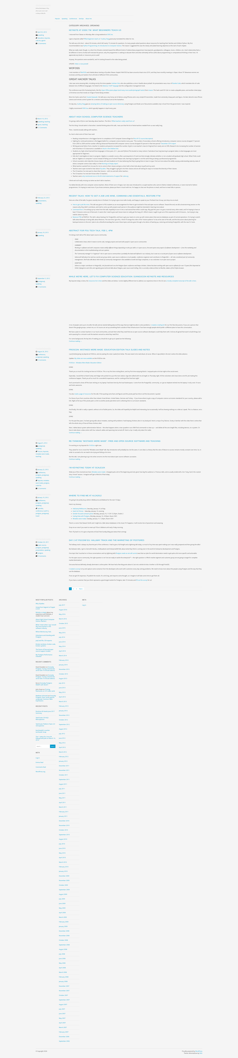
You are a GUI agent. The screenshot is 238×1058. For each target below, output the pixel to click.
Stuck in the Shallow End (110, 148)
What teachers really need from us (123, 121)
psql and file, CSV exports (44, 640)
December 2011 (64, 766)
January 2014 (63, 665)
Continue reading (75, 341)
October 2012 (63, 720)
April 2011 (62, 802)
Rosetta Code (176, 83)
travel (37, 516)
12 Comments (42, 127)
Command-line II (78, 209)
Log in (38, 758)
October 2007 (63, 995)
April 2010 (62, 857)
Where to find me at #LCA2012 (85, 496)
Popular (57, 18)
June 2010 (62, 848)
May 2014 (62, 646)
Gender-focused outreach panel (83, 514)
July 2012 (62, 734)
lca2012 (46, 511)
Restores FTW (77, 217)
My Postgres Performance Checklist (44, 655)
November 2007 (64, 991)
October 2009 (63, 885)
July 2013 (62, 683)
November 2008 (64, 935)
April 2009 (62, 912)
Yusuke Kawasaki (92, 97)
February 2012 (63, 756)
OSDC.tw (110, 34)
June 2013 (62, 688)
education (41, 38)
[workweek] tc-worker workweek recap (43, 731)
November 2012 (64, 715)
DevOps (81, 18)
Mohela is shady (41, 612)
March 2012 (63, 752)
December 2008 (64, 931)
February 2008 (63, 977)
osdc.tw (38, 40)
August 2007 (63, 1004)
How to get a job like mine (81, 204)
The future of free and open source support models (44, 650)
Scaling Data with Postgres (81, 516)
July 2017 (62, 605)
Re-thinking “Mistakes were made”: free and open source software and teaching (115, 441)
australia (40, 508)
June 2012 (62, 738)
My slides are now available (83, 358)
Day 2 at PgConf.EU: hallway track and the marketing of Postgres (106, 540)
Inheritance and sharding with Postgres (45, 636)
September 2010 (64, 835)
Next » (81, 589)
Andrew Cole (116, 83)
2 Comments (42, 43)
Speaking (64, 18)
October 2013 (63, 674)
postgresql (41, 281)
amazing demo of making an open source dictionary (107, 104)
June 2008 (62, 958)
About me (89, 18)
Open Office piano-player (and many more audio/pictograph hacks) (123, 90)
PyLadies (103, 168)
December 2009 (64, 876)
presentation (42, 201)
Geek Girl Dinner (78, 511)
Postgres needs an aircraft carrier (126, 553)
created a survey (75, 569)
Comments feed (41, 767)
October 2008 (63, 940)
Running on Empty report (110, 163)
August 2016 (63, 610)
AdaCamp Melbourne (79, 509)
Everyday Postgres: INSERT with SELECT (44, 684)
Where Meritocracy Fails (43, 632)
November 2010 (64, 825)
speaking (41, 35)
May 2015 (62, 633)
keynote (47, 38)
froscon (40, 451)
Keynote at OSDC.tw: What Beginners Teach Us (95, 30)
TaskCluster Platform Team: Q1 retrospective (45, 725)
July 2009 (62, 899)
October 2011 (63, 775)
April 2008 (62, 968)
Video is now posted (81, 64)
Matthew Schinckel (42, 696)
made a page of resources (82, 394)
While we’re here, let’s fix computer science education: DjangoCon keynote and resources (121, 276)
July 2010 (62, 844)
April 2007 (62, 1023)
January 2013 (63, 711)
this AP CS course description (143, 138)
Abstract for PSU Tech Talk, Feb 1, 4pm (91, 231)
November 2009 (64, 880)
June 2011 (62, 793)
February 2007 (63, 1032)
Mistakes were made (98, 472)
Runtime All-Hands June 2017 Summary (45, 712)
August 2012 (63, 729)
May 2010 (62, 853)
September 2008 (64, 945)
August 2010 (63, 839)
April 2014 (62, 651)
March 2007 (63, 1027)
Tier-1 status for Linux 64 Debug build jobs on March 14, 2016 (46, 738)
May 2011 (62, 798)
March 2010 (63, 862)
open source (42, 545)
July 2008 (62, 954)
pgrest (43, 40)
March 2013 (63, 701)
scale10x (38, 485)
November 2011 (64, 770)
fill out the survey (141, 580)
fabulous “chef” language (110, 86)
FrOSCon (92, 445)
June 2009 (62, 903)
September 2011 (64, 779)
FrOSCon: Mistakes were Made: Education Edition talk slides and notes (109, 350)
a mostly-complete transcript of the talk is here (181, 281)
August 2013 (63, 678)
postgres (38, 475)
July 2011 (62, 789)
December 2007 (64, 986)
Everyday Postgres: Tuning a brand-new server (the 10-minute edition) (45, 668)
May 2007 (62, 1018)
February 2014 (63, 660)
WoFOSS (83, 72)
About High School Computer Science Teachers (45, 620)
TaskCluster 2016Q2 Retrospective (42, 718)
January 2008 (63, 981)
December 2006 (64, 1036)
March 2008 (63, 972)
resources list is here (95, 281)
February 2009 (63, 922)
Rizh (201, 1053)
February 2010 (63, 867)
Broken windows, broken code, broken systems (46, 645)
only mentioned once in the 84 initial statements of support (101, 176)
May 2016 (62, 614)
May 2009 (62, 908)
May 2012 (62, 743)
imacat (150, 90)
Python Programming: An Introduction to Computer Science (102, 46)
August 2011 (63, 784)
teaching (47, 122)
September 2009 (64, 890)
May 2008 (62, 963)
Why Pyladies (40, 603)
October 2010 (63, 830)
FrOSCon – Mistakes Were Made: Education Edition (85, 363)
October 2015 (63, 623)
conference (41, 354)
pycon (39, 124)
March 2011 (63, 807)
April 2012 (62, 747)
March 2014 (63, 655)
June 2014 (62, 642)
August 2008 (63, 949)
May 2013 (62, 692)
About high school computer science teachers (96, 117)
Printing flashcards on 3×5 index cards (45, 690)
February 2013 (63, 706)
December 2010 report (168, 143)
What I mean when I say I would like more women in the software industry (46, 626)
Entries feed (39, 762)
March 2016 (63, 619)
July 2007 (62, 1009)
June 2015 (62, 628)
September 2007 (64, 1000)
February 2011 (63, 812)
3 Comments (42, 488)
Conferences (73, 18)
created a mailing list (158, 325)
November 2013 (64, 669)
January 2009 (63, 926)
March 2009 (63, 917)
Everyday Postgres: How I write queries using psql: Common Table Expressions (46, 698)
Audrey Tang (105, 39)
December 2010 (64, 821)
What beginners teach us (92, 39)
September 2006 (64, 1041)
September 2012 (64, 724)
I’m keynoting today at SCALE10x (87, 468)
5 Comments (42, 360)
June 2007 (62, 1013)
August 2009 (63, 894)
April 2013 (62, 697)
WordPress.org (40, 771)
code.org (125, 176)
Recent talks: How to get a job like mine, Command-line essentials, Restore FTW (115, 196)
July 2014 (62, 637)
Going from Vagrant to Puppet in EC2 (45, 608)
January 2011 (63, 816)
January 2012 (63, 761)
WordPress (198, 1051)
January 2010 (63, 871)
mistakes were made (42, 454)
